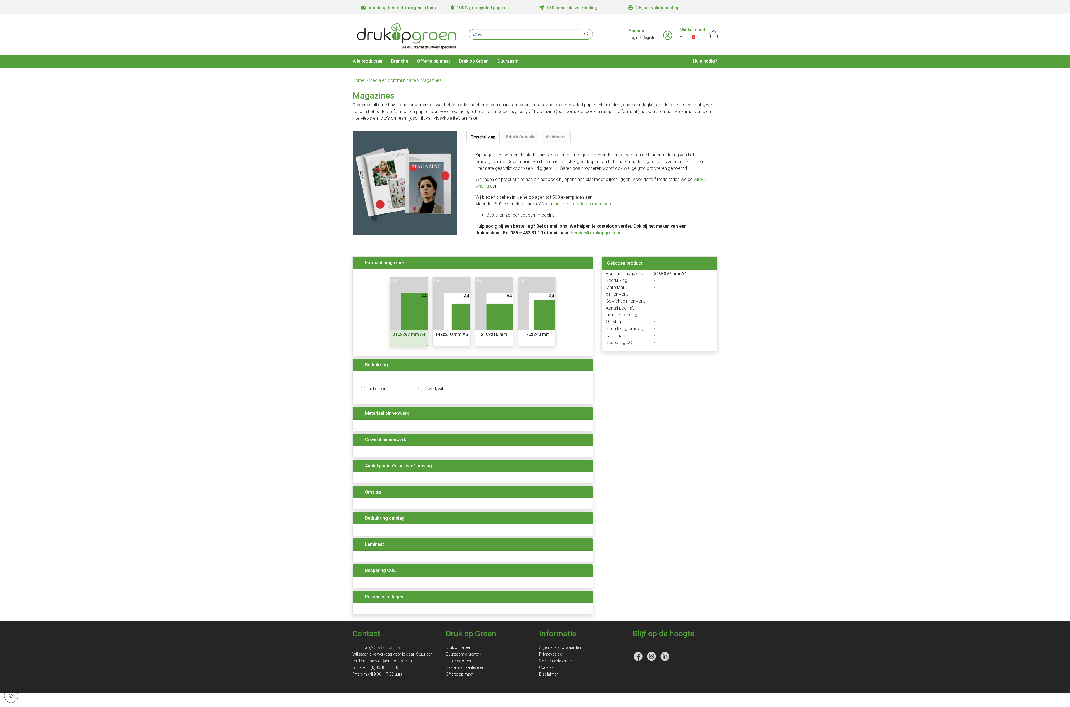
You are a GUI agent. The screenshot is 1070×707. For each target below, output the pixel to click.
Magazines (431, 80)
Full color (376, 388)
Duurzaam (508, 61)
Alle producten (367, 61)
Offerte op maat (433, 61)
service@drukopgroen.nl (596, 232)
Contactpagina (387, 647)
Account (637, 30)
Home (359, 80)
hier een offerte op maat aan (583, 204)
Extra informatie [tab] (520, 136)
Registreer (651, 37)
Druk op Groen (473, 61)
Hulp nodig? (705, 61)
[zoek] (586, 34)
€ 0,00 (687, 36)
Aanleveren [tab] (556, 136)
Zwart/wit (434, 388)
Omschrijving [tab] (483, 137)
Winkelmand (692, 29)
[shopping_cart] (714, 34)
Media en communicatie (393, 80)
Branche (399, 61)
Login (633, 37)
